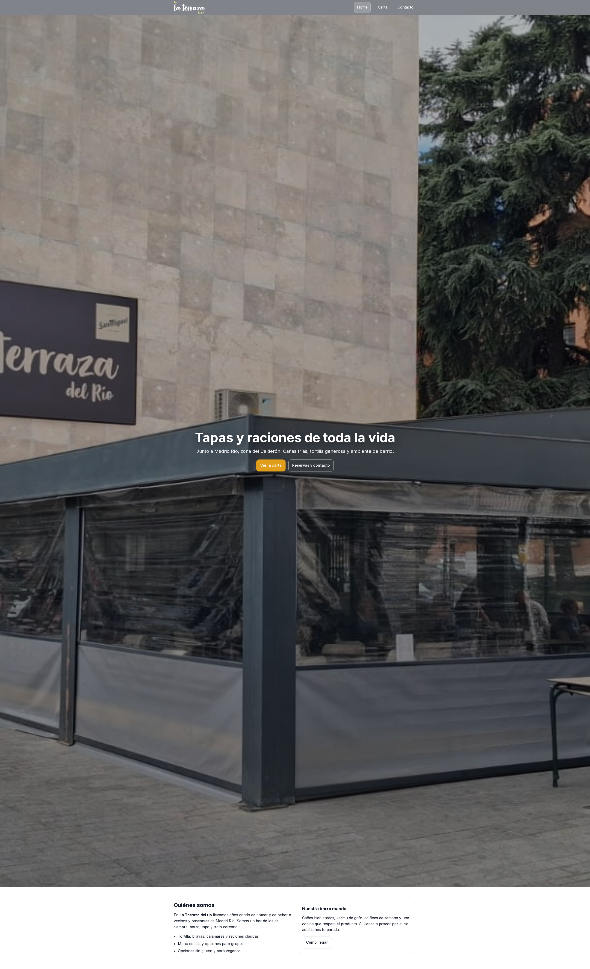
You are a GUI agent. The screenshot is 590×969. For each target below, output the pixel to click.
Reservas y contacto (311, 465)
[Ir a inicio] (189, 7)
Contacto (405, 7)
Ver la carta (271, 465)
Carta (382, 7)
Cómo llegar (317, 942)
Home (362, 7)
